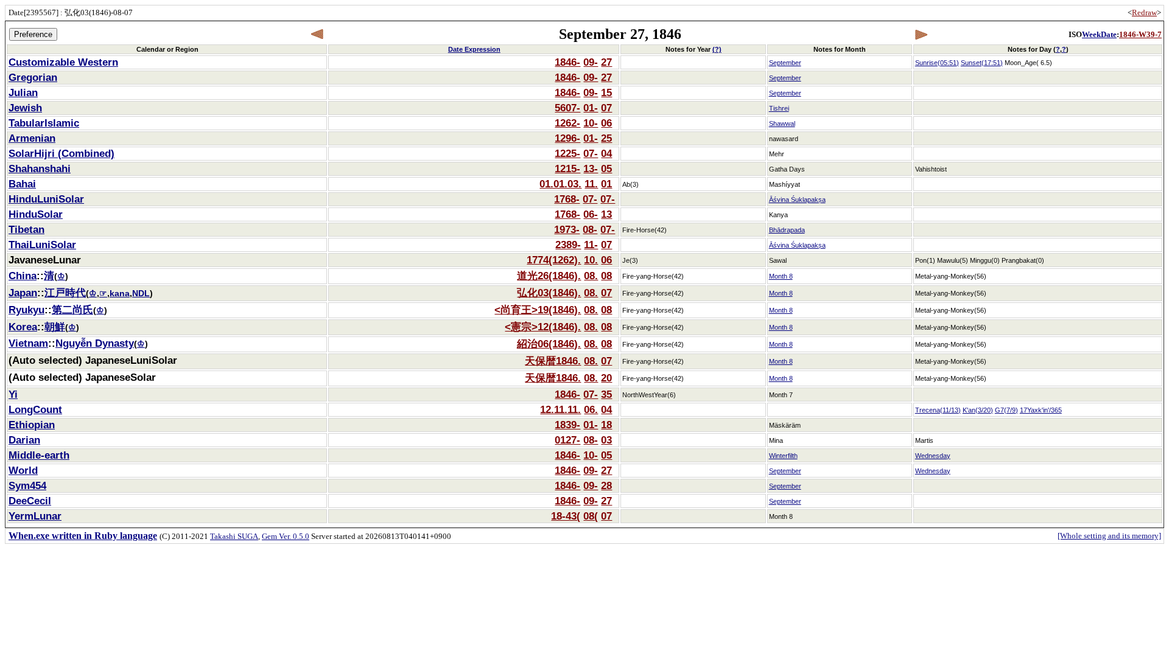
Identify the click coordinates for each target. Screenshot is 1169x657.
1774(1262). (554, 259)
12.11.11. (560, 409)
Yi (13, 394)
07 (606, 107)
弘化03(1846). (549, 292)
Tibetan (26, 229)
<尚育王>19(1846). (537, 309)
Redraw (1144, 12)
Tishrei (779, 108)
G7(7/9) (1006, 410)
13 (606, 214)
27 (606, 62)
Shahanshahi (40, 168)
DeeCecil (30, 500)
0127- (567, 439)
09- (590, 62)
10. (591, 259)
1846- (567, 62)
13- (590, 168)
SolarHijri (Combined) (61, 153)
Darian (24, 439)
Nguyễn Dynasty (94, 343)
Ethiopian (32, 424)
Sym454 (27, 485)
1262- (567, 122)
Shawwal (782, 123)
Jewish (25, 107)
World (23, 470)
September (785, 62)
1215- (567, 168)
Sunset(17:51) (982, 62)
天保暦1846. (553, 360)
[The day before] (318, 34)
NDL (141, 293)
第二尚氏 (72, 309)
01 (606, 183)
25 (606, 138)
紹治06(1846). (549, 343)
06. (591, 409)
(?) (716, 49)
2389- (568, 244)
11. (591, 183)
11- (591, 244)
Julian (23, 92)
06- (590, 214)
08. (591, 275)
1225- (567, 153)
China (23, 275)
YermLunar (35, 515)
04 (606, 153)
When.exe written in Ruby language (83, 535)
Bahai (22, 183)
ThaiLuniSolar (42, 244)
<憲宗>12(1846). (543, 326)
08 (606, 275)
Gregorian (33, 77)
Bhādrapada (787, 230)
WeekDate (1099, 34)
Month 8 (781, 276)
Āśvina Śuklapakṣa (797, 199)
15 (606, 92)
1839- (567, 424)
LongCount (35, 409)
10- (590, 122)
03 (606, 439)
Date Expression (474, 49)
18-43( (565, 515)
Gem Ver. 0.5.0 (285, 536)
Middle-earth (39, 455)
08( (590, 515)
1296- (567, 138)
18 (606, 424)
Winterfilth (783, 455)
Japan (23, 292)
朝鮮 (54, 326)
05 (606, 168)
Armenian (32, 138)
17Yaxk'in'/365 (1041, 410)
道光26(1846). (549, 275)
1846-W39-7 (1140, 34)
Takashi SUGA (234, 536)
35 (606, 394)
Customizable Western (63, 62)
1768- (567, 198)
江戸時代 (65, 292)
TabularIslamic (44, 122)
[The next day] (921, 34)
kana (120, 293)
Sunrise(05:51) (937, 62)
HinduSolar (36, 214)
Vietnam (28, 343)
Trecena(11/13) (938, 410)
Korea (23, 326)
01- (590, 107)
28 (606, 485)
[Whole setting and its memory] (1109, 535)
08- (590, 229)
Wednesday (932, 455)
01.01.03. (560, 183)
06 (606, 122)
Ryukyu (26, 309)
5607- (567, 107)
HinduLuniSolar (46, 198)
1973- (567, 229)
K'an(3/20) (978, 410)
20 (606, 377)
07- (590, 153)
